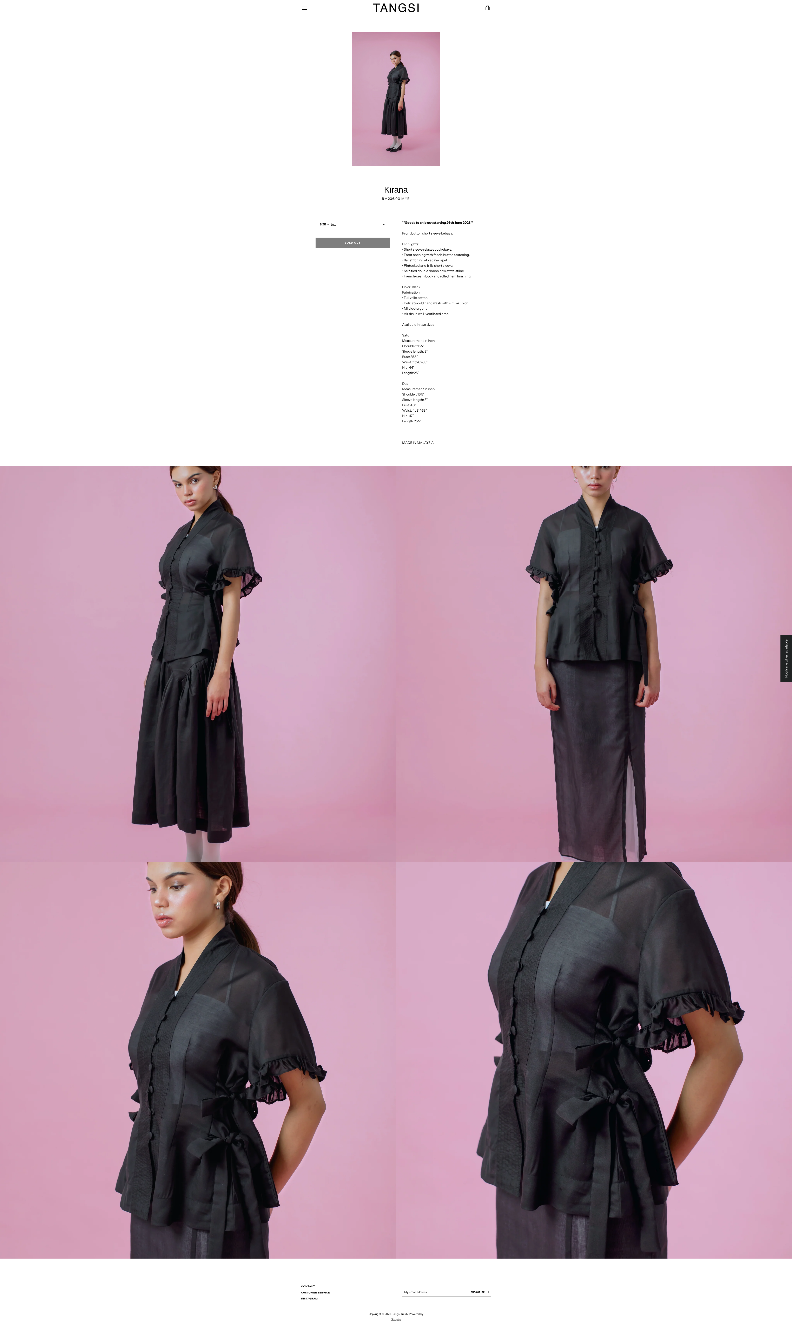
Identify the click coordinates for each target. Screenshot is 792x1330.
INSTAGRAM (309, 1298)
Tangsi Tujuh (400, 1314)
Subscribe (478, 1292)
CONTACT (308, 1286)
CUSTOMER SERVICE (315, 1292)
